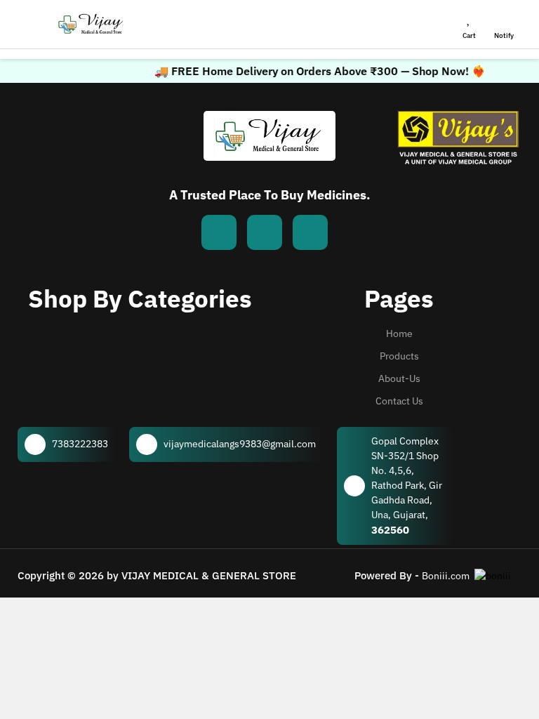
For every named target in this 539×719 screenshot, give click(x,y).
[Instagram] (310, 232)
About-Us (399, 378)
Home (399, 333)
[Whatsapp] (264, 232)
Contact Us (399, 401)
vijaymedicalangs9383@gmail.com (240, 443)
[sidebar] (32, 24)
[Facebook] (219, 232)
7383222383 (80, 443)
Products (399, 356)
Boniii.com (446, 575)
